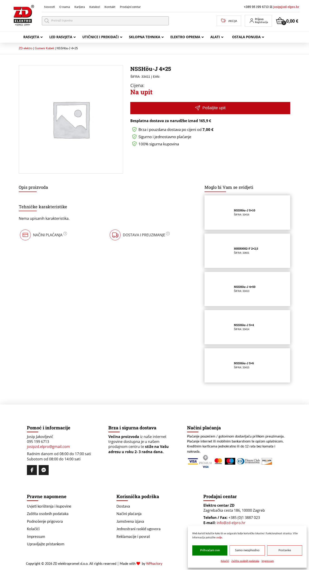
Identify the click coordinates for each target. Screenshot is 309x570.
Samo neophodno (247, 550)
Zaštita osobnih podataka (245, 561)
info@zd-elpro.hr (231, 522)
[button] (258, 21)
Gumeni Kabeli (44, 48)
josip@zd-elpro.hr (286, 7)
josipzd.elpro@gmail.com (48, 446)
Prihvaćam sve (210, 550)
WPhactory (154, 564)
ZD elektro (25, 48)
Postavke (284, 550)
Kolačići (225, 561)
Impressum (267, 561)
